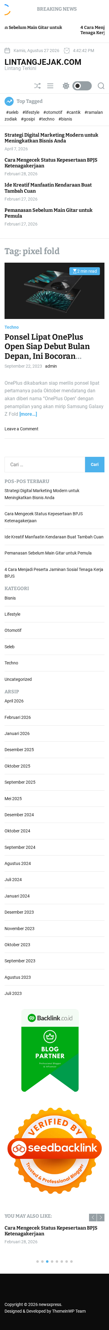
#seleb (12, 112)
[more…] (28, 414)
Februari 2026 (18, 717)
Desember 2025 (19, 749)
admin (51, 366)
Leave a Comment (21, 428)
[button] (93, 1217)
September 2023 (20, 960)
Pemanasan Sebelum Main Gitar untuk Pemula (49, 213)
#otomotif (53, 112)
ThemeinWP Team (69, 1311)
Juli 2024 (13, 879)
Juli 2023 (13, 993)
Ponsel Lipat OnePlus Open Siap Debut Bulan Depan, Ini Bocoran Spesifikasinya (47, 351)
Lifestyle (12, 614)
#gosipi (28, 119)
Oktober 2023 (17, 944)
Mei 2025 (13, 798)
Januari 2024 (17, 896)
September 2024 (20, 847)
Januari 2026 (17, 733)
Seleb (10, 646)
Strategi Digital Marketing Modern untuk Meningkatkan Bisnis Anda (51, 138)
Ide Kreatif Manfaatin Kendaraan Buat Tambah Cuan (54, 536)
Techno (12, 327)
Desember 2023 (19, 912)
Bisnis (10, 598)
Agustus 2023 (18, 977)
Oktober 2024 (17, 830)
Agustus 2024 (18, 863)
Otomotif (13, 630)
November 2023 (20, 928)
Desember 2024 (19, 814)
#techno (47, 119)
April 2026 (14, 700)
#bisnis (65, 119)
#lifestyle (31, 112)
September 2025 (20, 782)
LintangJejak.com (43, 62)
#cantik (73, 112)
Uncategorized (18, 679)
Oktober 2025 (17, 766)
